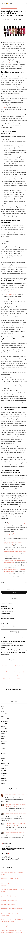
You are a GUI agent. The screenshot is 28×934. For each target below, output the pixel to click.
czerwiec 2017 (4, 773)
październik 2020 (5, 753)
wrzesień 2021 (4, 743)
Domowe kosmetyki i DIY (7, 611)
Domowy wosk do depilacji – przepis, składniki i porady (14, 650)
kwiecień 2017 (4, 778)
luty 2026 (3, 706)
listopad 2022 (4, 731)
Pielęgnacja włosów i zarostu (7, 618)
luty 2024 (3, 716)
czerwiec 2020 (4, 756)
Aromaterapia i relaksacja (7, 603)
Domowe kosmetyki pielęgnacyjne (9, 900)
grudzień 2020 (4, 748)
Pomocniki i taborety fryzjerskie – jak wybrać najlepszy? (14, 672)
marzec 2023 (4, 728)
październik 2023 (5, 718)
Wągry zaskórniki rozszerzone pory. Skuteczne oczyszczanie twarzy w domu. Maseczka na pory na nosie (13, 666)
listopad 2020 (4, 751)
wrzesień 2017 (4, 765)
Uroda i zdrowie (4, 623)
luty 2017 (3, 783)
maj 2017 (3, 775)
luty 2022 (3, 736)
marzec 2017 (4, 780)
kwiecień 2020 (4, 761)
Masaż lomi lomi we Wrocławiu (8, 904)
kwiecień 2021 (4, 746)
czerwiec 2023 (4, 723)
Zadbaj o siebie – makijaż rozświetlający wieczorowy (13, 675)
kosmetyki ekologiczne (9, 294)
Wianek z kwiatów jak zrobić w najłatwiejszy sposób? (13, 683)
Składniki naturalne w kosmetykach (9, 8)
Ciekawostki (4, 606)
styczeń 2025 (4, 711)
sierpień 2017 (4, 768)
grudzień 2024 (4, 714)
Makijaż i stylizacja (5, 613)
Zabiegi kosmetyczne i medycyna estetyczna (11, 626)
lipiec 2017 (3, 770)
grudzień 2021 (4, 741)
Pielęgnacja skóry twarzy (6, 616)
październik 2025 (5, 709)
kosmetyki (3, 51)
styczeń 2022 (4, 738)
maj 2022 (3, 733)
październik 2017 (5, 763)
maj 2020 (3, 758)
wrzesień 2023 (4, 721)
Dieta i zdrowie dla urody (7, 608)
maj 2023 (3, 726)
